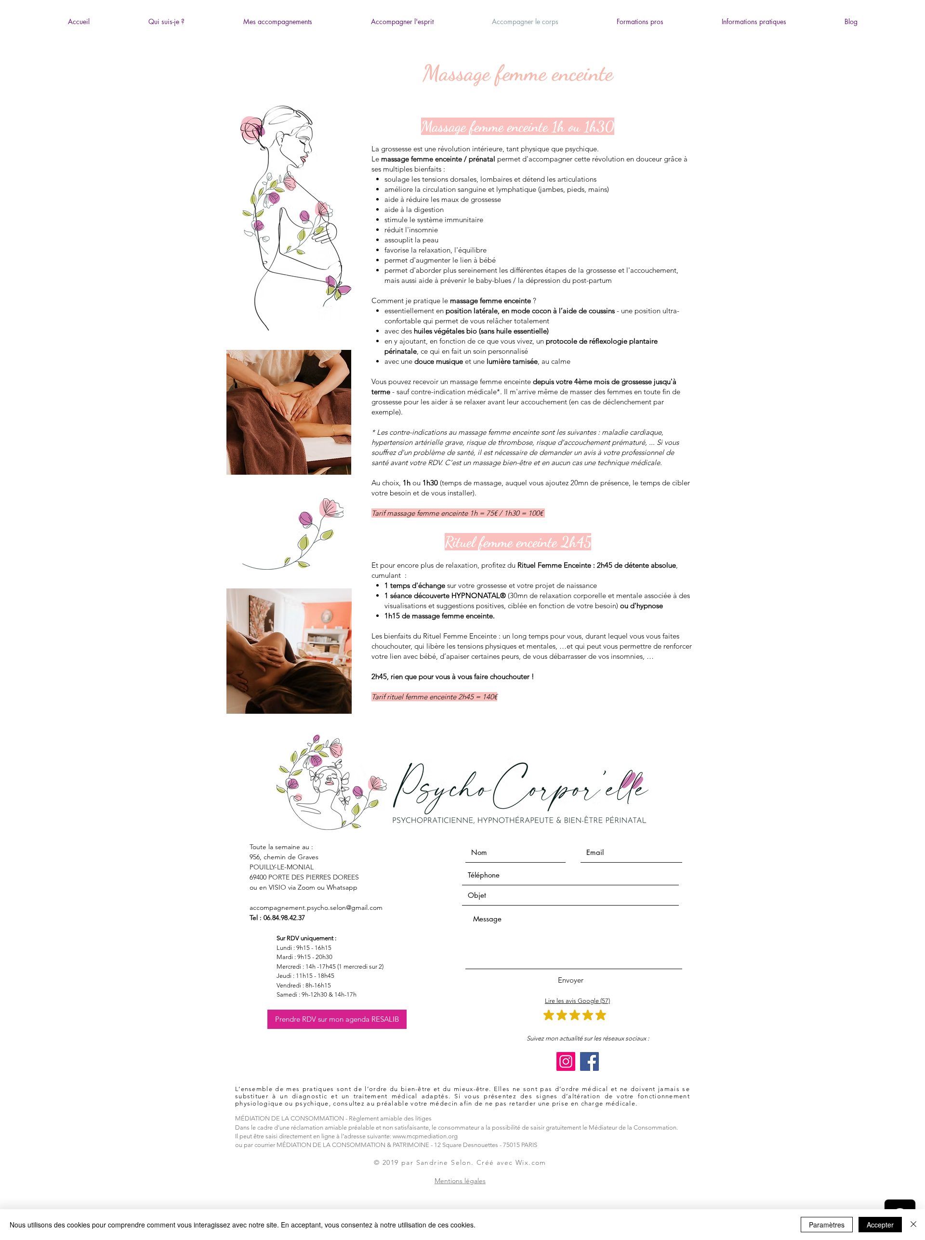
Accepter (880, 1224)
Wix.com (530, 1162)
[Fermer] (913, 1224)
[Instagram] (565, 1061)
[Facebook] (589, 1061)
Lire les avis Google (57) (577, 1000)
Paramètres (827, 1224)
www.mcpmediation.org (425, 1136)
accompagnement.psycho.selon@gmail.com (316, 907)
